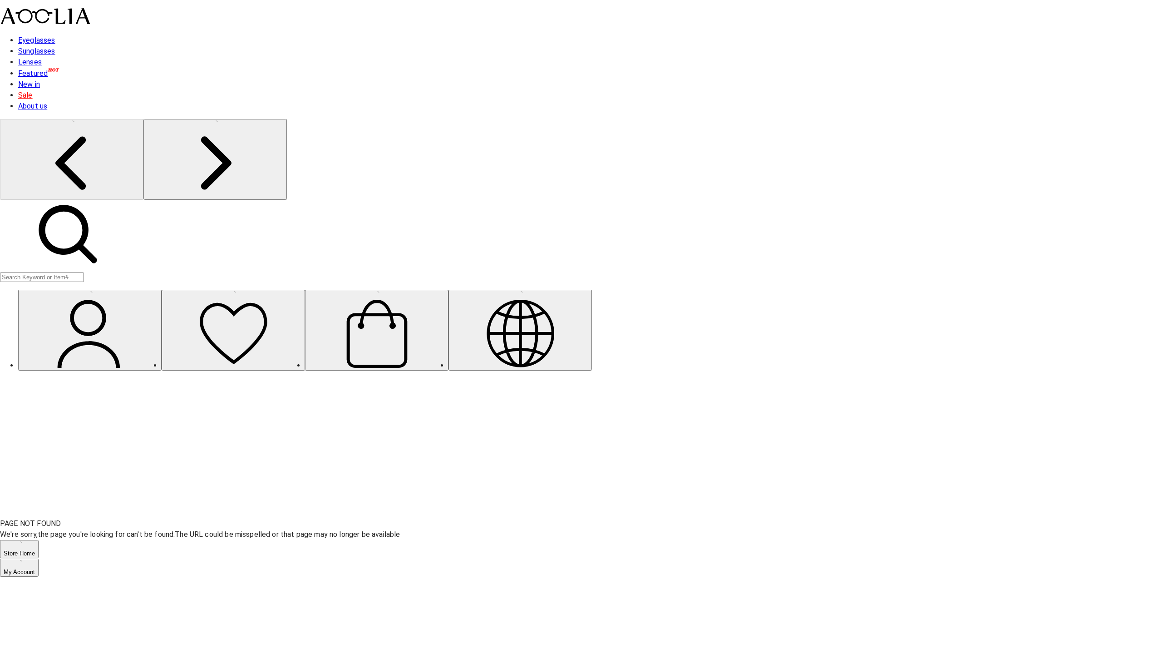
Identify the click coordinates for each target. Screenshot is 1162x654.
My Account (19, 572)
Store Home (19, 553)
